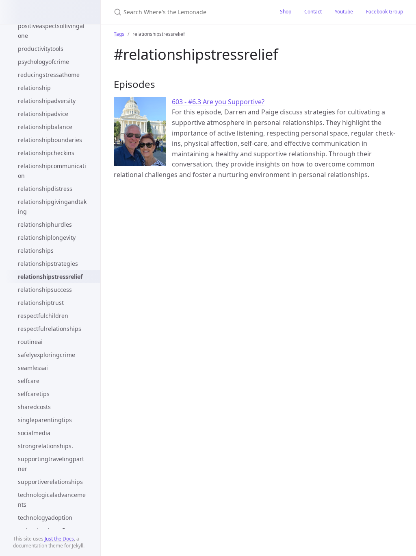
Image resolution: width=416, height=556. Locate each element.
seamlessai (33, 368)
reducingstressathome (49, 75)
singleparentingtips (45, 420)
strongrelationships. (45, 446)
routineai (30, 342)
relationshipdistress (45, 189)
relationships (36, 250)
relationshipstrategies (48, 263)
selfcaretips (34, 394)
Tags (119, 34)
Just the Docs (59, 538)
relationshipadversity (47, 101)
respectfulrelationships (49, 329)
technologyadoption (45, 517)
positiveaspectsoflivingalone (51, 30)
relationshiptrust (41, 302)
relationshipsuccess (45, 289)
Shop (285, 11)
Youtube (344, 11)
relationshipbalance (45, 127)
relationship (34, 88)
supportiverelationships (50, 482)
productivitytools (40, 49)
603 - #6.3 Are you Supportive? (218, 101)
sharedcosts (34, 407)
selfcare (28, 381)
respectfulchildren (43, 316)
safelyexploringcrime (46, 355)
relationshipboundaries (50, 140)
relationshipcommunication (52, 170)
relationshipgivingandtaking (52, 206)
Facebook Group (384, 11)
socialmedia (34, 433)
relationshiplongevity (47, 237)
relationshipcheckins (46, 153)
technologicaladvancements (52, 499)
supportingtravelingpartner (51, 464)
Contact (313, 11)
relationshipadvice (43, 114)
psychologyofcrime (43, 62)
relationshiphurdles (45, 224)
